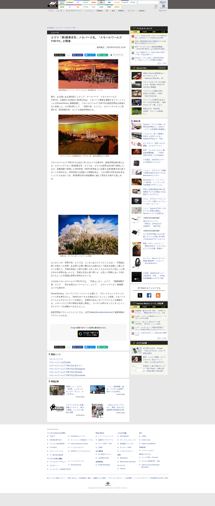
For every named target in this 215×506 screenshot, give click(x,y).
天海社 (144, 436)
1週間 (154, 32)
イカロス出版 (121, 433)
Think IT (52, 436)
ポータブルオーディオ (73, 11)
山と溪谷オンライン (105, 454)
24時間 (144, 32)
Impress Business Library (79, 444)
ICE (140, 433)
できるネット (54, 465)
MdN (119, 455)
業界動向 (121, 11)
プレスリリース (56, 359)
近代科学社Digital (104, 465)
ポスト (61, 55)
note (104, 55)
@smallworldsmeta (103, 312)
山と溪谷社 (99, 451)
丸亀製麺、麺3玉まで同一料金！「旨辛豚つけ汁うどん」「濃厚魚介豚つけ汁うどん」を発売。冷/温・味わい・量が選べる (150, 313)
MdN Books (124, 458)
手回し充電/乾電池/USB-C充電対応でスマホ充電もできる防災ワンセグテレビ (154, 191)
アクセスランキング (144, 28)
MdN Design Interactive (128, 462)
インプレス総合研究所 (57, 444)
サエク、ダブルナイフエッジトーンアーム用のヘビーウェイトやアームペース (154, 201)
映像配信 (100, 11)
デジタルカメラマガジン (58, 462)
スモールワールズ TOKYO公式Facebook (67, 375)
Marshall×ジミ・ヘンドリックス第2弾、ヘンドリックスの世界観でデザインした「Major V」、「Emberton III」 (154, 185)
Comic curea (146, 440)
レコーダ (59, 11)
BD (107, 11)
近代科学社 (99, 462)
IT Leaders (53, 447)
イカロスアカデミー (126, 451)
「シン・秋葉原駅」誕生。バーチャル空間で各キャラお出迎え (115, 389)
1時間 (135, 32)
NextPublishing (76, 465)
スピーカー (131, 11)
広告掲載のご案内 (85, 478)
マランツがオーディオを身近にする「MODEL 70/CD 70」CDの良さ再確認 (154, 84)
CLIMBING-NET (103, 458)
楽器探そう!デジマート (105, 440)
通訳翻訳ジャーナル (126, 444)
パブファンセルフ (148, 450)
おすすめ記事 (141, 343)
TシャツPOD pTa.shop (150, 457)
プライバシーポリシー (115, 478)
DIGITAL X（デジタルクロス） (81, 451)
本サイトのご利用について (56, 478)
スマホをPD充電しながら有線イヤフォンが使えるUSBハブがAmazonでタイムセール (154, 236)
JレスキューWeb (125, 447)
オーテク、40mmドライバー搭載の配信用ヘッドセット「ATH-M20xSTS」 (154, 260)
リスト (68, 55)
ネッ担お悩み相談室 (56, 455)
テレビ (50, 11)
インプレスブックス (77, 461)
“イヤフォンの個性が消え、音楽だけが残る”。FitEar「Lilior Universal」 (154, 93)
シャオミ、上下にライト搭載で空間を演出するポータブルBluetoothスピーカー (154, 172)
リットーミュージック (105, 436)
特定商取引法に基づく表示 (159, 478)
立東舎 (100, 447)
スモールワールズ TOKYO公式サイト (65, 366)
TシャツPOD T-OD (105, 444)
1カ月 (163, 32)
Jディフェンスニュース (128, 440)
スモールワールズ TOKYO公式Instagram (67, 369)
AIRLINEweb (124, 436)
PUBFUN (142, 447)
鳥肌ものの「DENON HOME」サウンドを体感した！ (153, 111)
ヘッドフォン (88, 11)
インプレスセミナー (77, 447)
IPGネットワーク (145, 454)
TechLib (122, 468)
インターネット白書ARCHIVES (60, 469)
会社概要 (129, 478)
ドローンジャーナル (56, 451)
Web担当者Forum (56, 440)
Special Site (141, 68)
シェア (79, 55)
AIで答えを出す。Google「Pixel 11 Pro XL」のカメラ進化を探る (154, 350)
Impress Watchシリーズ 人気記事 (149, 303)
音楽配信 (142, 11)
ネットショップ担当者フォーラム (82, 440)
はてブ (92, 55)
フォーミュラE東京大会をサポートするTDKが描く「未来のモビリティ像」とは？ (154, 102)
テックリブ (121, 465)
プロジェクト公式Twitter (60, 362)
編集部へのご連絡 (100, 478)
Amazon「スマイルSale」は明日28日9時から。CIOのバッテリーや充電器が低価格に (154, 126)
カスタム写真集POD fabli (151, 461)
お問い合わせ (71, 478)
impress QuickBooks (149, 444)
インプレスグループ (141, 478)
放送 (113, 11)
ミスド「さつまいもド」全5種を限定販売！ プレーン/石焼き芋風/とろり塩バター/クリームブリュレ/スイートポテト (150, 330)
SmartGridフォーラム (78, 436)
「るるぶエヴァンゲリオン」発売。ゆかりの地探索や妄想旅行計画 (115, 407)
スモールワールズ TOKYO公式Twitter (65, 372)
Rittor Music (100, 433)
